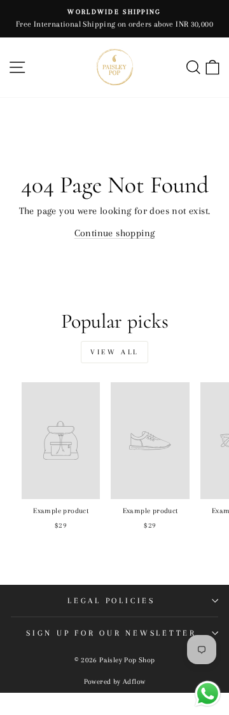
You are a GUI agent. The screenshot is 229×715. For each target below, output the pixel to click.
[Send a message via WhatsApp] (208, 694)
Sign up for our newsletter (111, 633)
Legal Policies (111, 600)
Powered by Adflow (115, 682)
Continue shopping (114, 233)
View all (114, 352)
